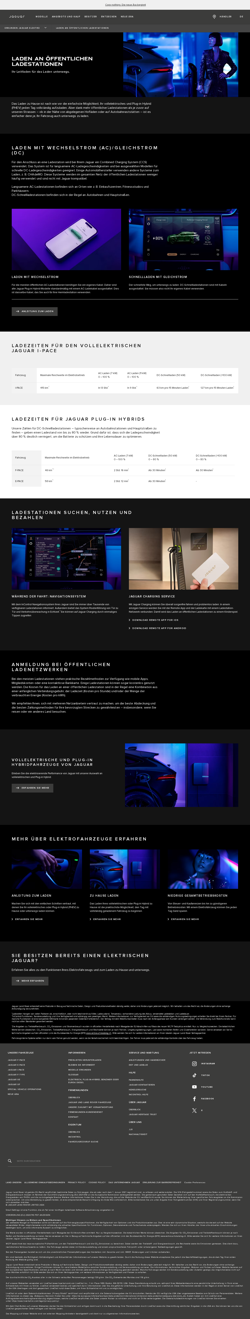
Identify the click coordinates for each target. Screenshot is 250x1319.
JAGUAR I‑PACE (16, 1070)
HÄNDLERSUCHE (137, 1090)
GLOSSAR (73, 1075)
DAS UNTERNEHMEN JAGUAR (124, 1182)
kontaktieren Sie (141, 1200)
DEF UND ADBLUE (138, 1065)
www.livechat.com (61, 1283)
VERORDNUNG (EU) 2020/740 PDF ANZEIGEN (28, 1215)
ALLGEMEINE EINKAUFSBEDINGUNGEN (44, 1182)
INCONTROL (74, 1137)
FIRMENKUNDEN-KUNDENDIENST (85, 1112)
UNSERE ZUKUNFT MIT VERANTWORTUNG (90, 1107)
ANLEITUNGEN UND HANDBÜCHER (147, 1060)
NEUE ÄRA (13, 1094)
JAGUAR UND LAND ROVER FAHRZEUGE (89, 1102)
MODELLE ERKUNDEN (79, 1070)
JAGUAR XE (14, 1079)
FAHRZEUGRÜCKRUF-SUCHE (83, 1142)
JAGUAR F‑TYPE (16, 1075)
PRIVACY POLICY (77, 1182)
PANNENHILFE (136, 1080)
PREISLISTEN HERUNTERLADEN (84, 1060)
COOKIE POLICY (97, 1182)
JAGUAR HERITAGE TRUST (143, 1114)
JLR (131, 1129)
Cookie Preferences (194, 1182)
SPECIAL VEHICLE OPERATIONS (24, 1089)
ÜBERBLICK (74, 1097)
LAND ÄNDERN (13, 1182)
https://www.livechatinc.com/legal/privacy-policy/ (35, 1301)
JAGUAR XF (14, 1084)
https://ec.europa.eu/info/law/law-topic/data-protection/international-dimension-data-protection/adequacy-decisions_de (129, 1296)
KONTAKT (73, 1117)
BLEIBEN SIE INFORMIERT (81, 1065)
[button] (42, 17)
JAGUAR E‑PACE (16, 1065)
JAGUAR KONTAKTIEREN (142, 1085)
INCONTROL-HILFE (138, 1094)
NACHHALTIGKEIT (138, 1134)
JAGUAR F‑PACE (16, 1060)
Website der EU (132, 1197)
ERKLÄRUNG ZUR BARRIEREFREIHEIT (162, 1182)
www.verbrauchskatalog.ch (98, 1033)
